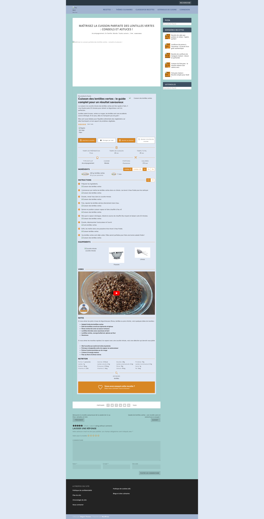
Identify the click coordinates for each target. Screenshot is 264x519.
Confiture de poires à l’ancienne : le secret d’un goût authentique (180, 46)
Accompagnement (98, 33)
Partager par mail (107, 140)
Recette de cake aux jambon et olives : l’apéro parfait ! (180, 37)
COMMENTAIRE (78, 440)
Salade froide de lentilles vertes (92, 324)
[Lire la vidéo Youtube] (116, 293)
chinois (142, 259)
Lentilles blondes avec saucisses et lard (95, 331)
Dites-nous (108, 388)
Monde (115, 33)
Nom (75, 464)
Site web (135, 464)
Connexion (185, 10)
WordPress (105, 517)
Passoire (116, 264)
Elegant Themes (85, 517)
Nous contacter (78, 505)
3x (153, 169)
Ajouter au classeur (127, 140)
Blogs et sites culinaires (121, 493)
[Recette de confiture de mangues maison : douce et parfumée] (167, 55)
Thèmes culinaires (124, 10)
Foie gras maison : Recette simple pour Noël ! (180, 75)
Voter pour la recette (80, 436)
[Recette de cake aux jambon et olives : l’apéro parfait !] (167, 36)
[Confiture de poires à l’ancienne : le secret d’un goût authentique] (167, 45)
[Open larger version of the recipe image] (142, 110)
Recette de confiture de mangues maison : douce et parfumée (180, 56)
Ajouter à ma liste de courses (147, 140)
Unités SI (127, 169)
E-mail (105, 464)
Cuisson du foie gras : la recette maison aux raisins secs (179, 65)
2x (149, 169)
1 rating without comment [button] (103, 426)
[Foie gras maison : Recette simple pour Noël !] (167, 74)
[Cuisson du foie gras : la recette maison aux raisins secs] (167, 65)
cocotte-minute (90, 251)
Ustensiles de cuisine (167, 10)
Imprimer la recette (88, 140)
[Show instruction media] (148, 180)
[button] (79, 124)
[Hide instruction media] (153, 180)
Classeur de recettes (145, 10)
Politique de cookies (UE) (121, 489)
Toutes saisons (123, 33)
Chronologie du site (80, 500)
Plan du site (77, 495)
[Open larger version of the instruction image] (91, 186)
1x (145, 169)
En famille (108, 33)
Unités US (137, 169)
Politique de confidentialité (82, 490)
